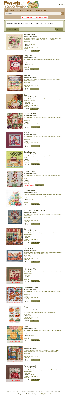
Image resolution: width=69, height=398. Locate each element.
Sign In (63, 4)
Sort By (58, 29)
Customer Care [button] (41, 10)
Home (12, 10)
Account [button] (29, 10)
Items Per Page (11, 29)
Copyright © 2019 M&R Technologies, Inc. (29, 394)
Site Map (57, 391)
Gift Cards (15, 391)
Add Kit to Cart (35, 50)
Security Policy (49, 391)
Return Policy (31, 391)
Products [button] (20, 10)
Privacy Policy (40, 391)
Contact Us (23, 391)
